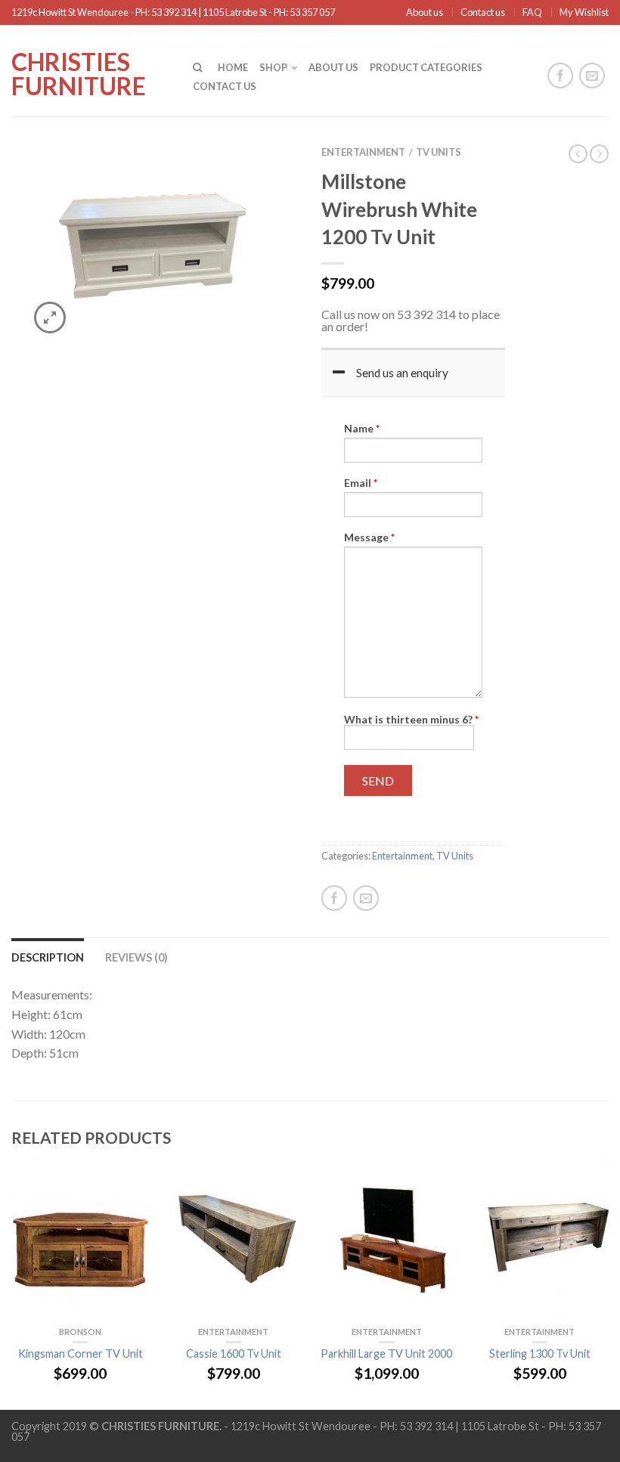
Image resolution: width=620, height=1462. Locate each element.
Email (360, 483)
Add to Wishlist (261, 177)
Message (369, 537)
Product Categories (426, 67)
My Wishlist (584, 12)
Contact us (482, 12)
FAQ (532, 12)
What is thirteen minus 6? (411, 719)
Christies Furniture (78, 72)
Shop (273, 67)
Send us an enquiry (402, 372)
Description (47, 957)
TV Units (438, 152)
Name (362, 428)
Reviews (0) (136, 957)
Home (233, 67)
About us (424, 12)
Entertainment (363, 152)
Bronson (80, 1332)
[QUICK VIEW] (80, 1240)
